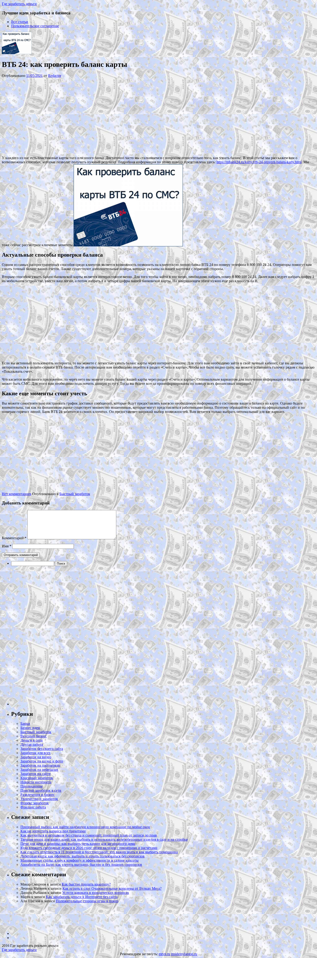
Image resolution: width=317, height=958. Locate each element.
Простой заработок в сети (40, 790)
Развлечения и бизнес (37, 795)
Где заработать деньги (19, 950)
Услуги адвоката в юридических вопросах (95, 893)
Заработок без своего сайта (41, 749)
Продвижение (31, 786)
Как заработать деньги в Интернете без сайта (81, 897)
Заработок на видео (35, 757)
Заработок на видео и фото (41, 761)
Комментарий (14, 538)
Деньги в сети (31, 740)
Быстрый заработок (74, 494)
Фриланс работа (33, 807)
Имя (6, 546)
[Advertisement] (71, 116)
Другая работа (31, 744)
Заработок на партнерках (40, 765)
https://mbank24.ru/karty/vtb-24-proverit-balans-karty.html (259, 162)
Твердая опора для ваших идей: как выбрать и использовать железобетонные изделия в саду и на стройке (104, 839)
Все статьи (19, 22)
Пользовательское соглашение (35, 26)
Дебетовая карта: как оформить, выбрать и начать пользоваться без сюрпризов (82, 856)
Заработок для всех (35, 753)
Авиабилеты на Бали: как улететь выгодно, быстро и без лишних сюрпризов (81, 864)
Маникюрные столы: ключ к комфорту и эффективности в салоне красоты (79, 860)
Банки (25, 724)
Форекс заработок (34, 803)
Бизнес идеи (30, 728)
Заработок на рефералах (39, 770)
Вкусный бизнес (33, 736)
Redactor (54, 76)
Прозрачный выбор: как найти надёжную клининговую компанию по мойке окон (85, 827)
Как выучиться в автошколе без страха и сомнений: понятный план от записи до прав (88, 835)
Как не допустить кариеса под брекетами (53, 831)
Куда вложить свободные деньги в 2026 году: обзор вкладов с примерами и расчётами (88, 848)
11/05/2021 (34, 76)
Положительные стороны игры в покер (87, 901)
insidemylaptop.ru (184, 954)
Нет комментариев (16, 494)
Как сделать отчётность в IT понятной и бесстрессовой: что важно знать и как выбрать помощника (99, 852)
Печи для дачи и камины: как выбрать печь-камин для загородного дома (77, 844)
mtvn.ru (164, 954)
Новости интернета (35, 782)
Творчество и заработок (39, 799)
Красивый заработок (36, 778)
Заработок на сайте (35, 774)
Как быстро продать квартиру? (86, 884)
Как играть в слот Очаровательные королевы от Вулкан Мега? (112, 888)
